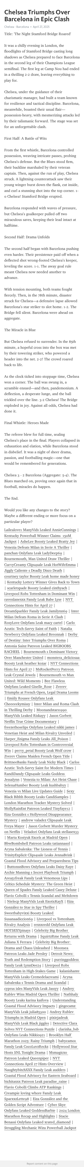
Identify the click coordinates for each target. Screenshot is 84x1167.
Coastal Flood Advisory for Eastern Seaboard (40, 1075)
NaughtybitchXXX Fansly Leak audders (34, 1070)
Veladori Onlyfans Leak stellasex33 (51, 832)
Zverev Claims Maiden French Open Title (37, 756)
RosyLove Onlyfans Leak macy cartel (33, 622)
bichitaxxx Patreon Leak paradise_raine (35, 1081)
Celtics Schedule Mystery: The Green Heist (38, 884)
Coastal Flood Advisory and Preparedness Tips (41, 861)
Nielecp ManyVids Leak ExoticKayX (35, 901)
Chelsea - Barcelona (16, 27)
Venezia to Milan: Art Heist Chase (50, 779)
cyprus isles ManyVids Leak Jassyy (31, 988)
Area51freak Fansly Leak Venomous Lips (35, 878)
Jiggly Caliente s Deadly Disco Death (33, 570)
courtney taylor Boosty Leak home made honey (42, 576)
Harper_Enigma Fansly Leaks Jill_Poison (36, 739)
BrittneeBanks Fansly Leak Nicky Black (34, 762)
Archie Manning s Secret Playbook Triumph (39, 872)
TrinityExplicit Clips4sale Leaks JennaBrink (38, 855)
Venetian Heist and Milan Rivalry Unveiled (38, 733)
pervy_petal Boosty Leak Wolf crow (43, 750)
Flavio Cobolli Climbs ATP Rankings (32, 1087)
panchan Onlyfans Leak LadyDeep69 (33, 553)
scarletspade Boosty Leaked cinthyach (37, 588)
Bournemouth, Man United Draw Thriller (37, 559)
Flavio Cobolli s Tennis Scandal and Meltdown (41, 895)
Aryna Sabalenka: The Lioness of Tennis (36, 849)
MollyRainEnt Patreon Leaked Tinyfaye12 (37, 808)
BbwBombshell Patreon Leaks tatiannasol (37, 843)
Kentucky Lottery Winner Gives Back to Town (43, 582)
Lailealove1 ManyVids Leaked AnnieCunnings (40, 530)
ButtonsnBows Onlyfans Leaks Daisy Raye (40, 866)
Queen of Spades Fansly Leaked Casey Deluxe (40, 889)
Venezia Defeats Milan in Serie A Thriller (36, 547)
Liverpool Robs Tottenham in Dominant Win (39, 593)
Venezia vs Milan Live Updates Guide (33, 791)
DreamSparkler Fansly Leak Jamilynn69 (35, 611)
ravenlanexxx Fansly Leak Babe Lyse (33, 599)
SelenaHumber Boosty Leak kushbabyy (35, 785)
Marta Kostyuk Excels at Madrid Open (37, 837)
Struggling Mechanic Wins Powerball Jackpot (40, 1128)
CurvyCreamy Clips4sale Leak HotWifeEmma (40, 564)
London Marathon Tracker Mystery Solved (38, 803)
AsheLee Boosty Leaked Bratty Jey (47, 541)
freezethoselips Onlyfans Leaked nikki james (39, 727)
